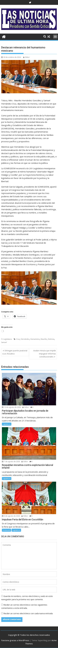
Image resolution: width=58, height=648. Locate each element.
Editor (27, 57)
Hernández (25, 339)
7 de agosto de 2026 (12, 461)
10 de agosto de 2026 (12, 407)
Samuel (4, 342)
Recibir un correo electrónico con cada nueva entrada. (28, 613)
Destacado (6, 530)
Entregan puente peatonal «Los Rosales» (14, 352)
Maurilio (44, 339)
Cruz (18, 339)
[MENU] (55, 36)
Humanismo (35, 339)
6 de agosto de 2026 (12, 516)
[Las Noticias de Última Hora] (3, 36)
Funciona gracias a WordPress (15, 640)
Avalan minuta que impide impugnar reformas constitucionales (44, 353)
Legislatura (7, 339)
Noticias (51, 339)
